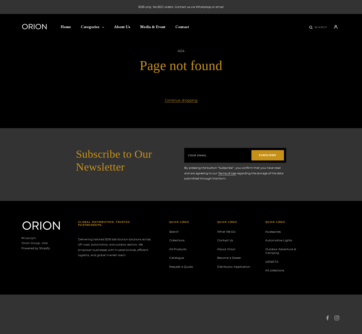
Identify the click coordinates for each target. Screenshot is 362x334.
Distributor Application (233, 266)
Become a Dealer (229, 258)
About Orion (226, 249)
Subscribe (267, 155)
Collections (176, 240)
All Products (177, 249)
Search (174, 231)
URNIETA (272, 262)
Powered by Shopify (35, 248)
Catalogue (176, 258)
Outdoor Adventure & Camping (280, 251)
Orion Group (30, 243)
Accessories (273, 231)
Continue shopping (181, 100)
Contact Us (225, 240)
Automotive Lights (278, 240)
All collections (274, 270)
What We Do (226, 231)
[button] (318, 26)
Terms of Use (227, 173)
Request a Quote (181, 266)
